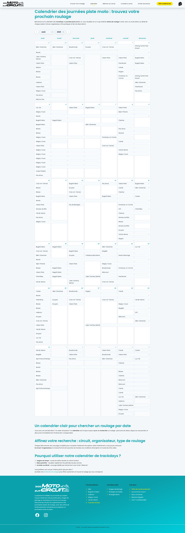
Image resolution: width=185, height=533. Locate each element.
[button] (180, 4)
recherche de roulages (51, 472)
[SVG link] (13, 3)
